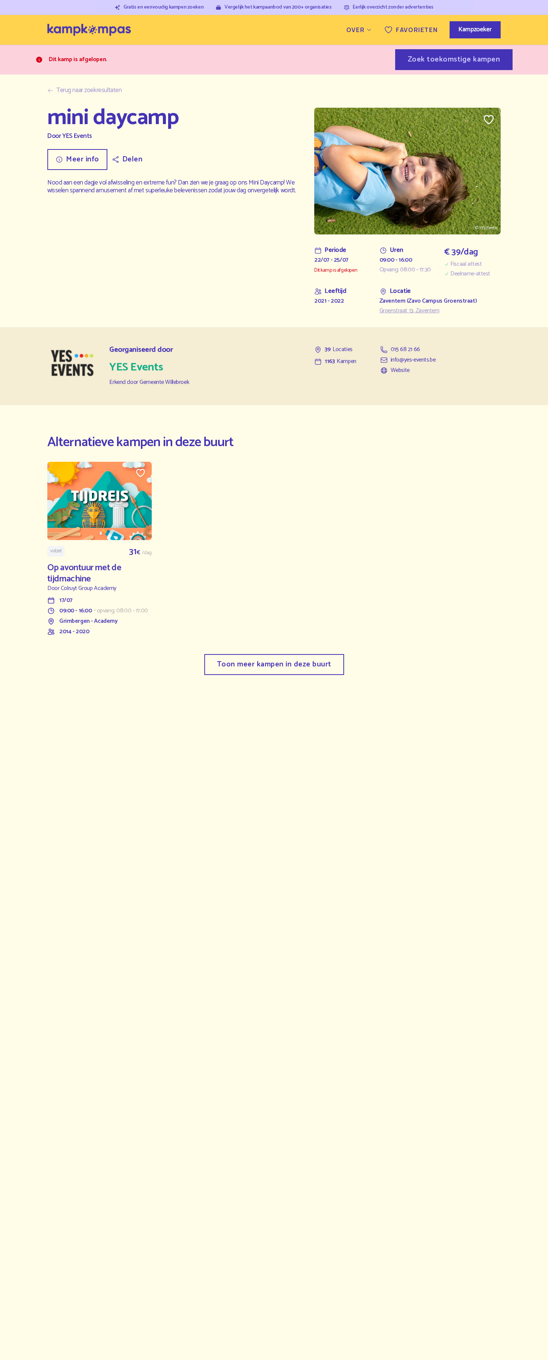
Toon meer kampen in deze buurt (274, 664)
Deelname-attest (470, 273)
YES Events (77, 136)
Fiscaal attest (466, 264)
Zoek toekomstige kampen (454, 59)
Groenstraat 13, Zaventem (409, 310)
